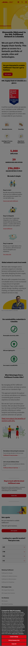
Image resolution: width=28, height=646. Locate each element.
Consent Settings (14, 636)
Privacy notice (15, 633)
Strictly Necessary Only (14, 640)
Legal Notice (21, 633)
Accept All (14, 644)
